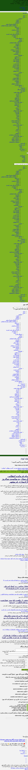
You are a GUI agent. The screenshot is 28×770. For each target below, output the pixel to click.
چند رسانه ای (22, 144)
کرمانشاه (16, 105)
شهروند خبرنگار (21, 89)
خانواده (17, 52)
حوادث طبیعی (15, 79)
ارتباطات (17, 56)
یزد (18, 132)
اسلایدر (3, 468)
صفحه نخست (24, 468)
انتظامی (17, 45)
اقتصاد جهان (16, 61)
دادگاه (17, 82)
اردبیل (17, 115)
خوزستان (16, 98)
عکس (20, 146)
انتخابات (17, 22)
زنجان (17, 123)
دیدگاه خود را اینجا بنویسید (8, 651)
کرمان (17, 95)
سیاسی (20, 18)
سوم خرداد (7, 558)
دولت (17, 31)
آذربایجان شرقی (15, 120)
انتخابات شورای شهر (11, 24)
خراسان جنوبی (15, 137)
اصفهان (17, 133)
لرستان (17, 108)
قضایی (17, 20)
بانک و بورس (16, 65)
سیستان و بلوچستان (14, 142)
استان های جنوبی (18, 92)
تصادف (17, 75)
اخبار (24, 17)
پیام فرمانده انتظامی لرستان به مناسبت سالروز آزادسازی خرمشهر (15, 479)
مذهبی (20, 39)
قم (18, 127)
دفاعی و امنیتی (15, 29)
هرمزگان (17, 99)
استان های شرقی (17, 136)
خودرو (17, 69)
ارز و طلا (17, 58)
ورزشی (20, 86)
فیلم (21, 147)
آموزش (17, 44)
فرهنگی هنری (18, 38)
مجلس (17, 21)
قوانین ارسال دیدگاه (23, 657)
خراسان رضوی (15, 139)
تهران (17, 126)
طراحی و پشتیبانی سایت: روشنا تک (19, 768)
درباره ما (23, 10)
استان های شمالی (17, 110)
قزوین (17, 129)
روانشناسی (16, 54)
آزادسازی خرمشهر (23, 558)
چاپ (24, 9)
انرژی (17, 62)
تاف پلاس (22, 143)
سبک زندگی (16, 46)
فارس (17, 93)
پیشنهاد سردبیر (18, 85)
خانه (24, 15)
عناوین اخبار (25, 469)
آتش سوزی (16, 73)
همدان (17, 109)
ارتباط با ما (22, 7)
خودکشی (17, 81)
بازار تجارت (16, 64)
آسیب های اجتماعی (14, 42)
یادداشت (23, 88)
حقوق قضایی (16, 78)
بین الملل (17, 27)
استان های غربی (18, 102)
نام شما (6, 652)
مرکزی (17, 130)
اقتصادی (20, 55)
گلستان (17, 113)
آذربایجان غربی (15, 122)
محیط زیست (16, 51)
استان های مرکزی (17, 125)
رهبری (17, 32)
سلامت (17, 48)
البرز (18, 119)
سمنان (17, 117)
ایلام (18, 106)
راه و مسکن (16, 71)
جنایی (17, 76)
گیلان (17, 116)
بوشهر (17, 96)
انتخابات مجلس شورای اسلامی (8, 25)
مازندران (17, 112)
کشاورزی (16, 68)
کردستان (17, 103)
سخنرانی (14, 35)
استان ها (23, 90)
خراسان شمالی (15, 140)
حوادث (20, 72)
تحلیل (14, 37)
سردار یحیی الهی (14, 558)
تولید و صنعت (15, 66)
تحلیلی (17, 28)
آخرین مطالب (9, 468)
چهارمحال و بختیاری (14, 134)
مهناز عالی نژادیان (19, 554)
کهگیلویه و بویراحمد (14, 100)
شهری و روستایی (15, 49)
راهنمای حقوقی (15, 83)
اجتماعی (20, 41)
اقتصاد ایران (16, 59)
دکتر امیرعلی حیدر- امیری (12, 34)
